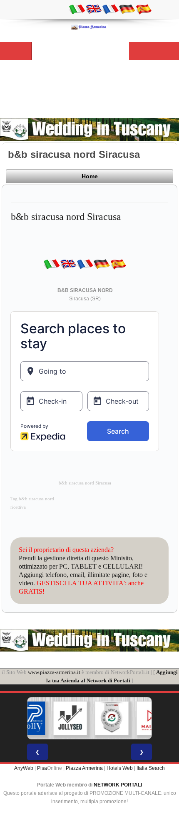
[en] (93, 8)
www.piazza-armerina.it (54, 672)
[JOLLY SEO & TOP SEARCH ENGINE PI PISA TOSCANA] (54, 718)
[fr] (110, 8)
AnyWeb (23, 768)
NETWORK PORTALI (118, 785)
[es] (143, 8)
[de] (127, 8)
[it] (77, 8)
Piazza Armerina (84, 768)
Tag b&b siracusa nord (32, 499)
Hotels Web (120, 768)
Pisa (42, 768)
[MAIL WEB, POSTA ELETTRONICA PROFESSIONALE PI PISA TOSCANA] (137, 718)
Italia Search (151, 768)
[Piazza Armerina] (89, 27)
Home (90, 176)
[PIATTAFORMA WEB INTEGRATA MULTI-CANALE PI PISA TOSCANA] (95, 718)
